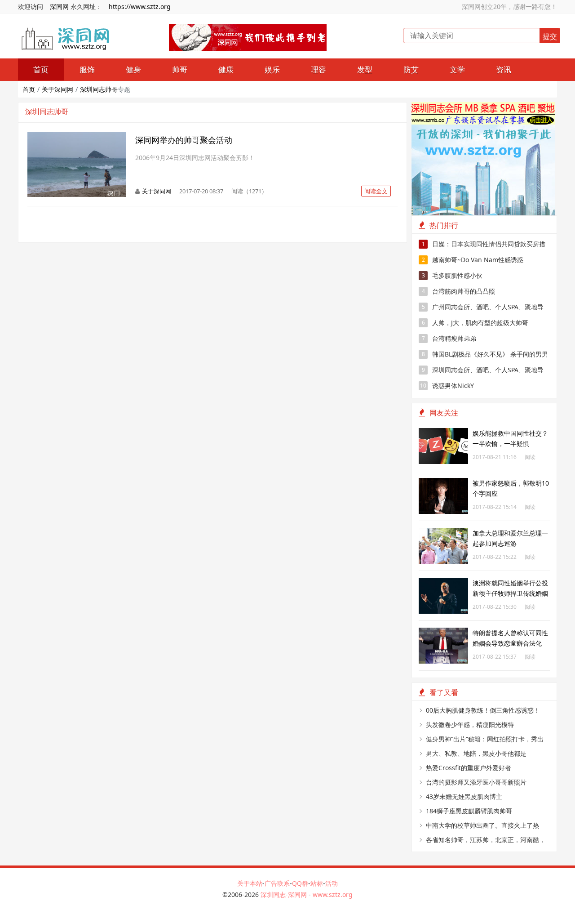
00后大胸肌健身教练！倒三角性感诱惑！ (483, 710)
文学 (457, 69)
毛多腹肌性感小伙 (452, 275)
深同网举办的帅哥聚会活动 (183, 139)
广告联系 (277, 883)
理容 (318, 69)
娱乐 (272, 69)
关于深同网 (57, 89)
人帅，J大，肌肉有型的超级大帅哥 (475, 322)
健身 (133, 69)
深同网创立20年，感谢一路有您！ (509, 6)
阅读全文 (376, 191)
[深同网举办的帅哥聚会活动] (76, 136)
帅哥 (179, 69)
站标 (316, 883)
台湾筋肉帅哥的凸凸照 (458, 291)
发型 (364, 69)
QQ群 (300, 883)
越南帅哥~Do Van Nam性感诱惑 (473, 259)
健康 (226, 69)
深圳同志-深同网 (285, 894)
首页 (41, 69)
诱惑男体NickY (447, 385)
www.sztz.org (333, 894)
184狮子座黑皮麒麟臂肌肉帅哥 (469, 811)
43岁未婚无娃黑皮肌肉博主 (464, 796)
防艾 (411, 69)
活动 (331, 883)
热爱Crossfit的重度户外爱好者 (468, 767)
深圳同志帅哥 (99, 89)
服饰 (87, 69)
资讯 (503, 69)
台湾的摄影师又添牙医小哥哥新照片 (476, 782)
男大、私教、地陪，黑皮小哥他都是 (476, 753)
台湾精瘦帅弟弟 (449, 338)
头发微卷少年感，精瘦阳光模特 (470, 724)
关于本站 (249, 883)
